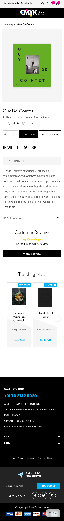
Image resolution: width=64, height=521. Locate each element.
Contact (50, 458)
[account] (47, 4)
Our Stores (30, 458)
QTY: (6, 134)
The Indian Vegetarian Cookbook (19, 316)
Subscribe (48, 486)
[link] (42, 4)
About (20, 458)
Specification (31, 218)
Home (13, 458)
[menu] (5, 13)
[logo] (32, 13)
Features (41, 458)
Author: (7, 117)
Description (32, 161)
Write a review (32, 253)
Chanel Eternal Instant (45, 314)
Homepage (9, 24)
